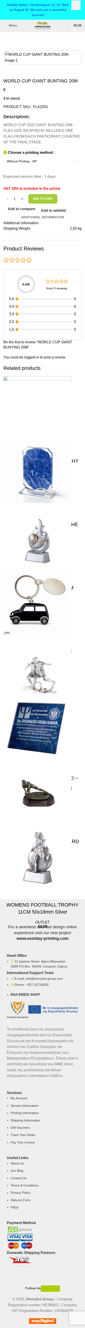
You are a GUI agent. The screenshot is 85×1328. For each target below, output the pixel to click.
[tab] (42, 217)
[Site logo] (42, 25)
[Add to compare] (9, 893)
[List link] (42, 1020)
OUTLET (42, 922)
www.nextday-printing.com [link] (42, 938)
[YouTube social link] (56, 1288)
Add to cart (43, 198)
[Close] (75, 5)
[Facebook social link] (44, 1288)
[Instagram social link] (50, 1288)
